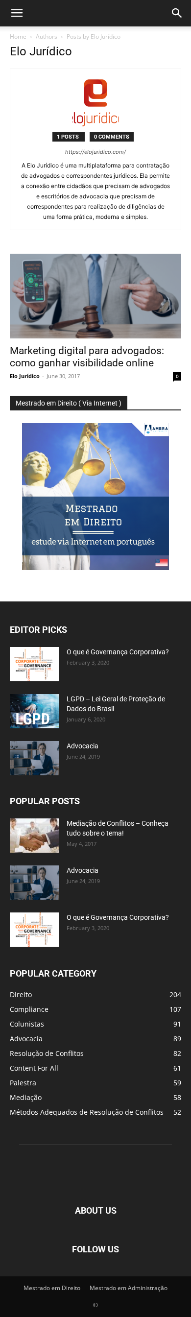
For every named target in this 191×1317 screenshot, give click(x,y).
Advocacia (82, 746)
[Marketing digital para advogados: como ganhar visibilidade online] (95, 296)
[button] (16, 13)
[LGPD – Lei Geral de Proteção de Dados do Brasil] (34, 711)
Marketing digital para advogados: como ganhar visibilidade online (87, 357)
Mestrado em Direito (52, 1288)
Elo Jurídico (25, 376)
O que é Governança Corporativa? (118, 652)
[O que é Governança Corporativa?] (34, 664)
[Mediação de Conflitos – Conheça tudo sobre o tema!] (34, 835)
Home (18, 36)
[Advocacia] (34, 758)
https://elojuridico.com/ (95, 151)
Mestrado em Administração (128, 1288)
